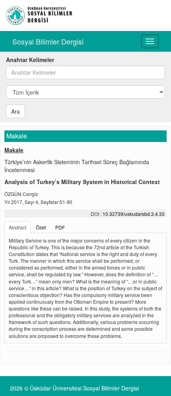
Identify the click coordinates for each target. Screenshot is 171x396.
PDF (60, 227)
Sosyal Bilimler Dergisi (48, 41)
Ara (15, 111)
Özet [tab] (41, 227)
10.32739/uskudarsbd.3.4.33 (134, 213)
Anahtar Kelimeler (30, 60)
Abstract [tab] (17, 227)
